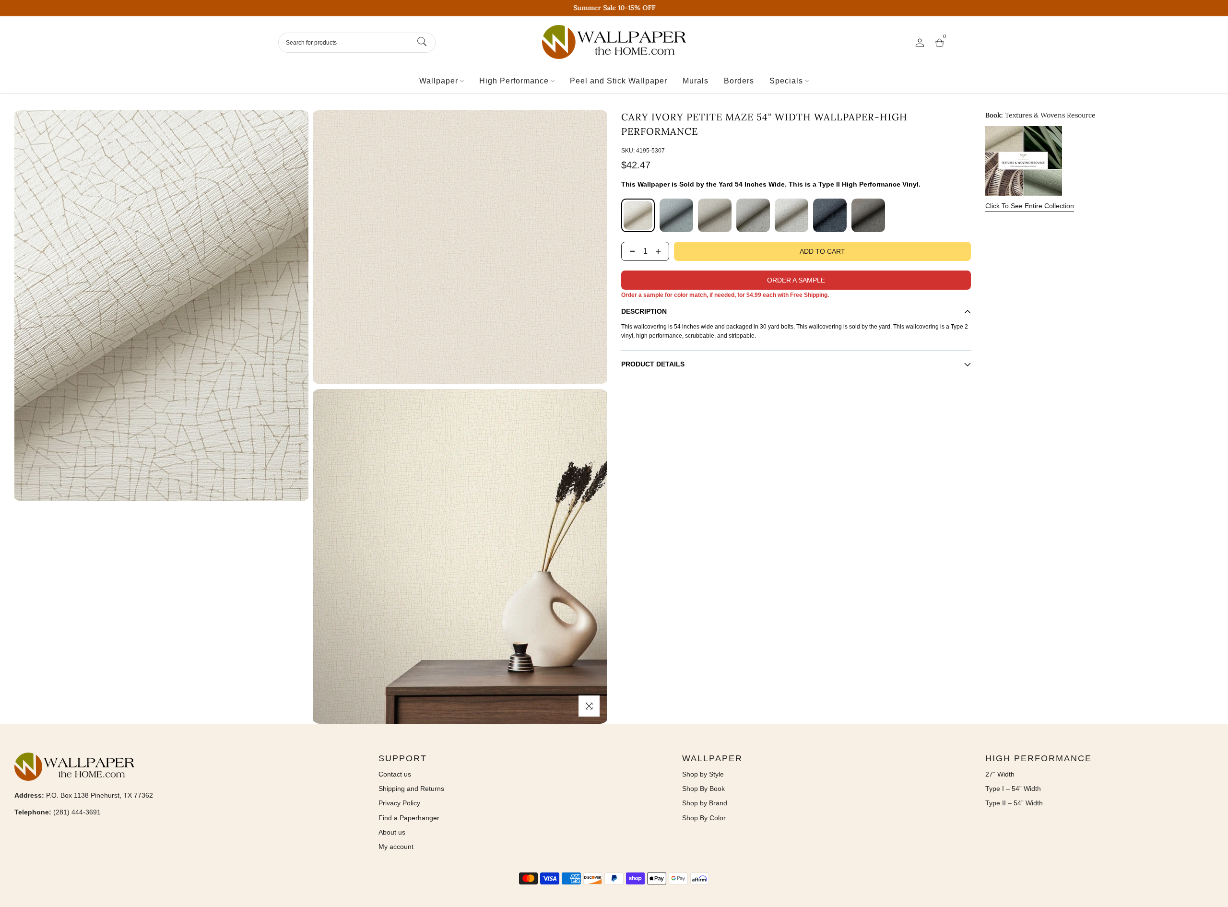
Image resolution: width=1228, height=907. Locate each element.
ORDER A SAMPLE (796, 280)
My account (395, 846)
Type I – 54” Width (1013, 788)
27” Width (1000, 774)
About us (391, 832)
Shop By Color (704, 818)
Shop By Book (703, 788)
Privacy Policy (399, 803)
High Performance (514, 81)
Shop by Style (703, 774)
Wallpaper (438, 81)
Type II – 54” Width (1014, 803)
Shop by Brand (704, 803)
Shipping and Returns (411, 788)
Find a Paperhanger (408, 818)
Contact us (394, 774)
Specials (786, 81)
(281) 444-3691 (77, 812)
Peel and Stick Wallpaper (618, 81)
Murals (695, 81)
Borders (739, 81)
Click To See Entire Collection (1029, 206)
